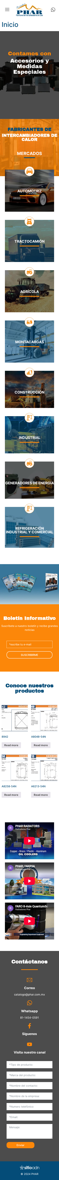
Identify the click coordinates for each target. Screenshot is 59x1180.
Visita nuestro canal (29, 1052)
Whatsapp (29, 1011)
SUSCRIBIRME (29, 655)
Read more (11, 745)
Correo (29, 988)
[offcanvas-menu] (7, 9)
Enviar (20, 1145)
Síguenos (29, 1034)
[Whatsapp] (53, 10)
